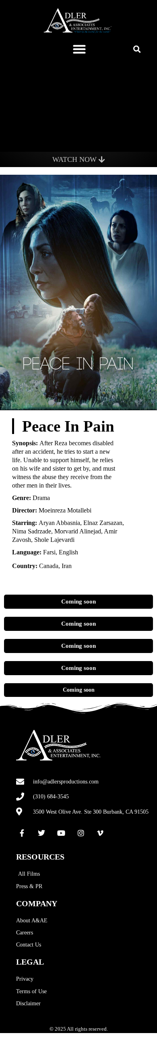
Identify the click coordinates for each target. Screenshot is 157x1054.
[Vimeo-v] (100, 833)
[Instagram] (81, 833)
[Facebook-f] (22, 833)
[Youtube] (61, 833)
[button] (79, 49)
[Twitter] (42, 833)
